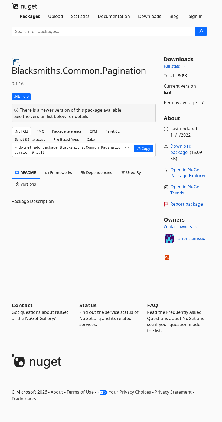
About (57, 392)
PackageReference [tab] (66, 131)
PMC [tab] (40, 131)
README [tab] (27, 172)
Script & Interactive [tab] (30, 139)
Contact (22, 305)
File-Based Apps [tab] (66, 139)
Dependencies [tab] (98, 172)
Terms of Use (80, 392)
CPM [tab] (93, 131)
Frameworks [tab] (60, 172)
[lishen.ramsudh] (169, 238)
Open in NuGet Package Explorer (188, 173)
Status (88, 305)
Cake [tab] (91, 139)
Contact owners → (180, 226)
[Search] (201, 31)
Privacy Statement (173, 392)
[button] (143, 148)
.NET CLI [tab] (21, 131)
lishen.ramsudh (192, 238)
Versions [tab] (27, 184)
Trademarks (24, 399)
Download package (180, 149)
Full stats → (174, 66)
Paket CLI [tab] (112, 131)
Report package (186, 204)
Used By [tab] (133, 172)
